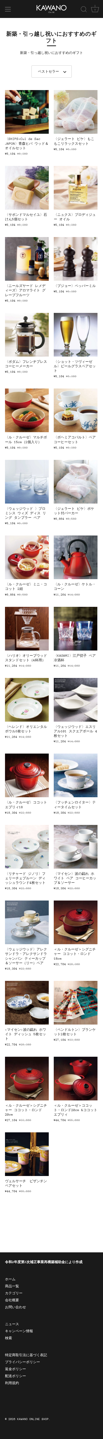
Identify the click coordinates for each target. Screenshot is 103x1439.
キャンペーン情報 (19, 1331)
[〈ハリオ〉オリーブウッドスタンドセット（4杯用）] (27, 629)
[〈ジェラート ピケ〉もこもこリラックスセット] (76, 112)
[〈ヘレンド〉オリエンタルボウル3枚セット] (27, 700)
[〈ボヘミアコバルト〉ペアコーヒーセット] (76, 410)
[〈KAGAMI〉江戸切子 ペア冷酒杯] (76, 629)
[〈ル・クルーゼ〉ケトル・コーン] (76, 557)
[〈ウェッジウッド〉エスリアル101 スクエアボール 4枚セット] (76, 700)
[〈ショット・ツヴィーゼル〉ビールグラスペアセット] (76, 335)
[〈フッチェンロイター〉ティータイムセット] (76, 775)
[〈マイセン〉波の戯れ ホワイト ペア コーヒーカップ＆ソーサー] (76, 847)
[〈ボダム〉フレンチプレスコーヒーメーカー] (27, 335)
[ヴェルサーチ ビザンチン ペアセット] (27, 1154)
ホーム (10, 1279)
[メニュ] (8, 9)
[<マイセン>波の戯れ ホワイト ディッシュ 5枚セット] (27, 1003)
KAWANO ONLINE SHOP (33, 1419)
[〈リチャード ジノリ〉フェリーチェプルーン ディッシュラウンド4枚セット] (27, 847)
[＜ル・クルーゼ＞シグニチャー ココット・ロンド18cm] (76, 922)
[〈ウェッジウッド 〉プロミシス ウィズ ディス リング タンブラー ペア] (27, 482)
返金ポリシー (15, 1369)
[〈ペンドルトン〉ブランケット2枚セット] (76, 1003)
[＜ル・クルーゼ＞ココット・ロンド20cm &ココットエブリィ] (76, 1078)
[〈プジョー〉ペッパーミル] (76, 259)
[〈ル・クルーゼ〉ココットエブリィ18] (27, 775)
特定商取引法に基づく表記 (26, 1355)
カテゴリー (13, 1293)
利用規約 (12, 1383)
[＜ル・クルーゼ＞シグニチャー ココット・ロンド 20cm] (27, 1078)
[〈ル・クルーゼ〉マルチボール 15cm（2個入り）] (27, 410)
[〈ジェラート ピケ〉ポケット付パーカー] (76, 482)
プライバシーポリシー (22, 1362)
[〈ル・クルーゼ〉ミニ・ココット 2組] (27, 557)
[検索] (83, 9)
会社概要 (12, 1300)
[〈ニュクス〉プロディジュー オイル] (76, 188)
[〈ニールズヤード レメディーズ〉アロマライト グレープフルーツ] (27, 259)
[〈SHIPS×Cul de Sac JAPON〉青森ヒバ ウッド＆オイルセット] (27, 112)
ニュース (12, 1324)
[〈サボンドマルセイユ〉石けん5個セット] (27, 188)
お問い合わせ (15, 1307)
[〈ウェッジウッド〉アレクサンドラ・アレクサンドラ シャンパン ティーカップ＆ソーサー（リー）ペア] (27, 922)
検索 (8, 1338)
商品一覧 (12, 1286)
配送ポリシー (15, 1376)
